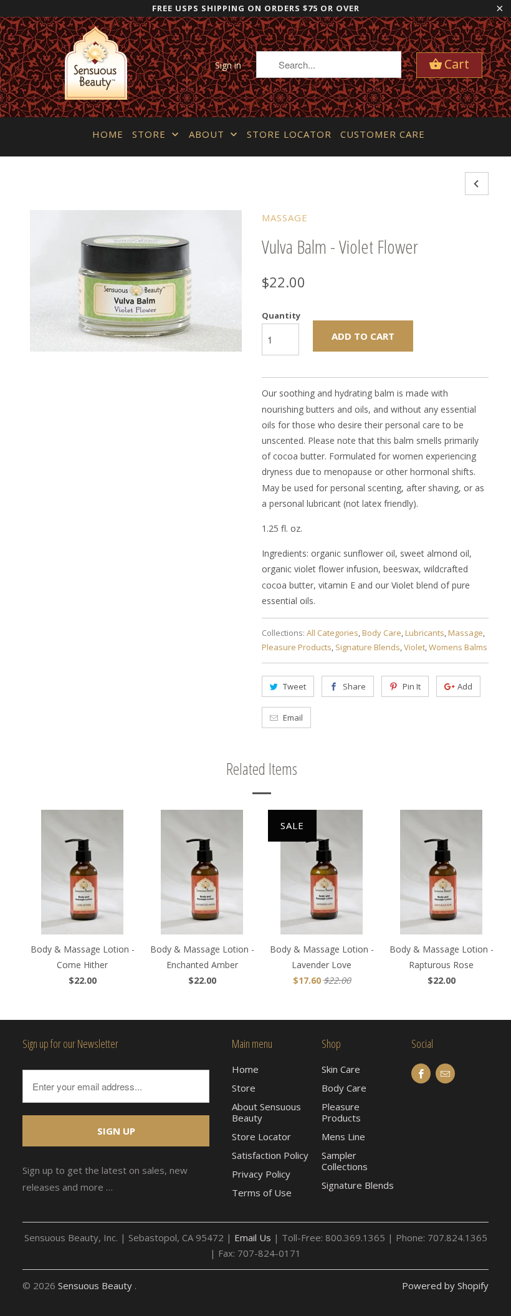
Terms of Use (262, 1192)
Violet (414, 647)
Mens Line (343, 1136)
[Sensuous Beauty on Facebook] (421, 1073)
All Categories (332, 632)
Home (107, 134)
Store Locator (289, 134)
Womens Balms (458, 647)
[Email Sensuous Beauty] (445, 1073)
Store (150, 134)
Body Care (381, 632)
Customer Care (382, 134)
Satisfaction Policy (270, 1155)
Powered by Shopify (445, 1285)
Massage (285, 217)
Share (354, 686)
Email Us (252, 1237)
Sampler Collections (345, 1161)
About (208, 134)
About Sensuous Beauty (266, 1112)
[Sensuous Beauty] (96, 67)
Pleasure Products (297, 647)
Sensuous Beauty (96, 1285)
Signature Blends (367, 647)
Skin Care (341, 1069)
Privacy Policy (261, 1174)
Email (293, 717)
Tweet (294, 686)
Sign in (228, 65)
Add (464, 686)
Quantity (281, 315)
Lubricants (424, 632)
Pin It (412, 686)
